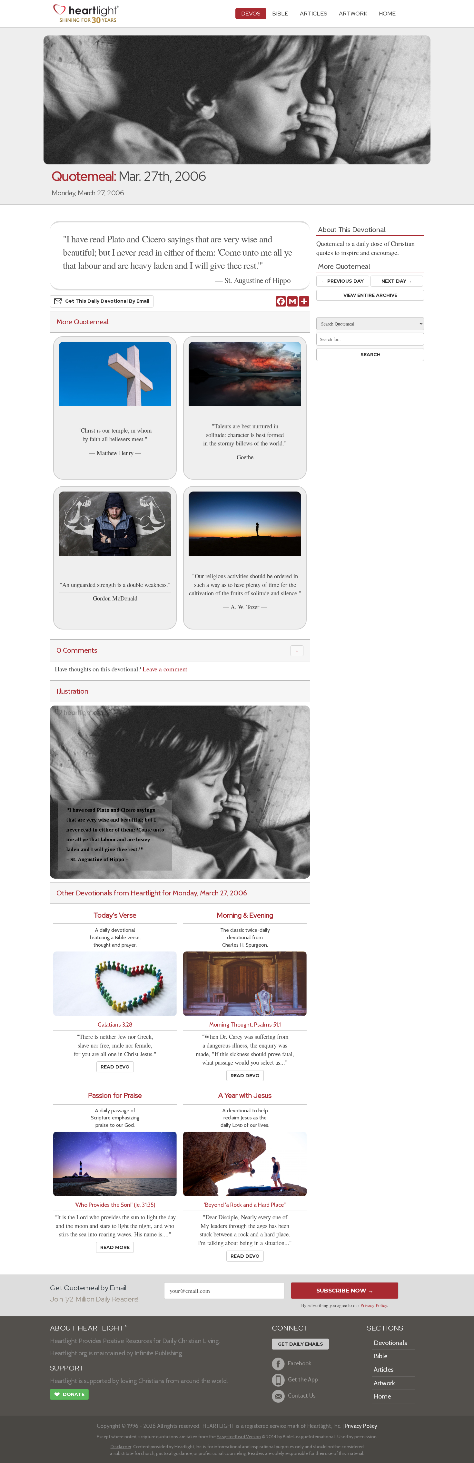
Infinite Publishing (158, 1353)
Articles (313, 13)
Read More (115, 1247)
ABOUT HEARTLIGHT (88, 1328)
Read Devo (115, 1067)
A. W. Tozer (245, 607)
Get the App (303, 1379)
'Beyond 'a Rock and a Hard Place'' (245, 1204)
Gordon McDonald (115, 598)
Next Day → (396, 281)
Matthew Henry (115, 453)
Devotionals (390, 1343)
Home (382, 1396)
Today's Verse (115, 915)
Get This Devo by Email (107, 301)
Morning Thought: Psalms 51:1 (245, 1024)
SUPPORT (67, 1368)
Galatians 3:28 (115, 1024)
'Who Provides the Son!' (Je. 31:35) (115, 1204)
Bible (280, 13)
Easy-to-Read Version (239, 1436)
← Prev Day (342, 281)
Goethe (245, 457)
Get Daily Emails (300, 1344)
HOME (387, 13)
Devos (251, 13)
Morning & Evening (245, 915)
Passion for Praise (115, 1095)
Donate (69, 1394)
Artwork (353, 13)
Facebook (299, 1363)
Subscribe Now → (344, 1290)
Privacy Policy (373, 1305)
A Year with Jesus (245, 1095)
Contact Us (302, 1395)
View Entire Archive (370, 295)
